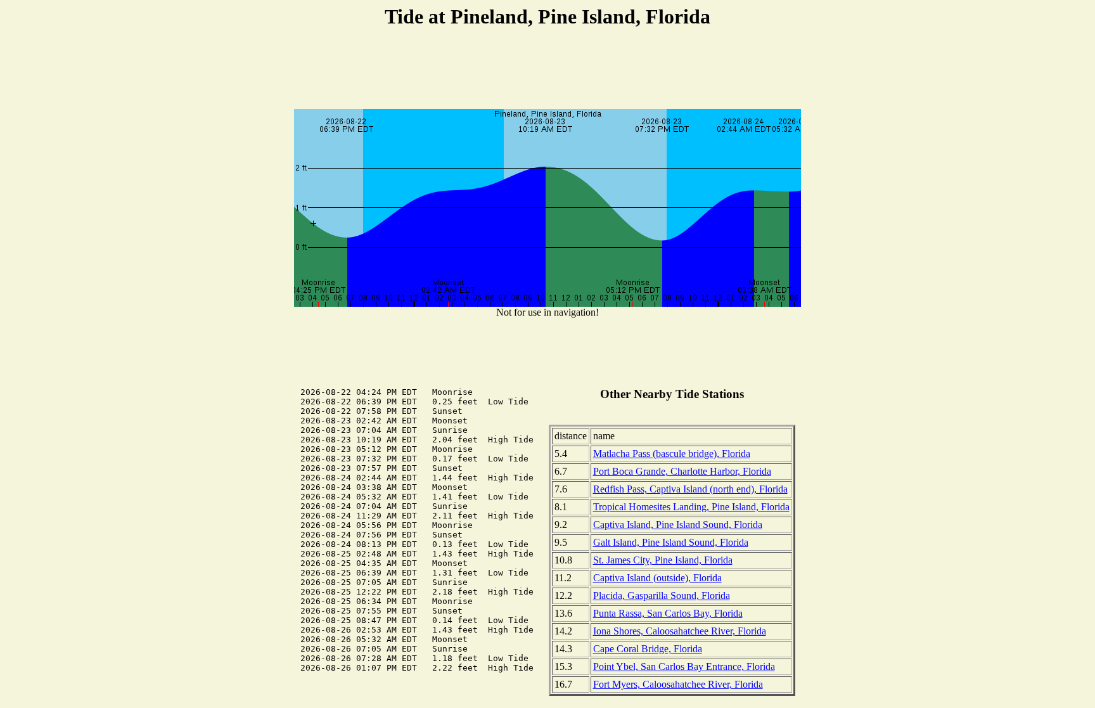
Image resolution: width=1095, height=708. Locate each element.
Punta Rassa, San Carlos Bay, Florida (668, 613)
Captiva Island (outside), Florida (657, 577)
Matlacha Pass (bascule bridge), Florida (671, 453)
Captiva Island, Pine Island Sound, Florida (677, 524)
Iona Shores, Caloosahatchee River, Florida (679, 631)
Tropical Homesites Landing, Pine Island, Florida (691, 506)
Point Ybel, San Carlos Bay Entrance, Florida (684, 666)
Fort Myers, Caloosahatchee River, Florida (678, 684)
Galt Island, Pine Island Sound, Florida (670, 542)
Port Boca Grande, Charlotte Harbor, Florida (682, 471)
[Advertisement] (547, 70)
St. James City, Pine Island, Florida (663, 560)
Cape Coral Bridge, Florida (647, 648)
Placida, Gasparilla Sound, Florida (661, 595)
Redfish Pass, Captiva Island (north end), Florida (690, 489)
